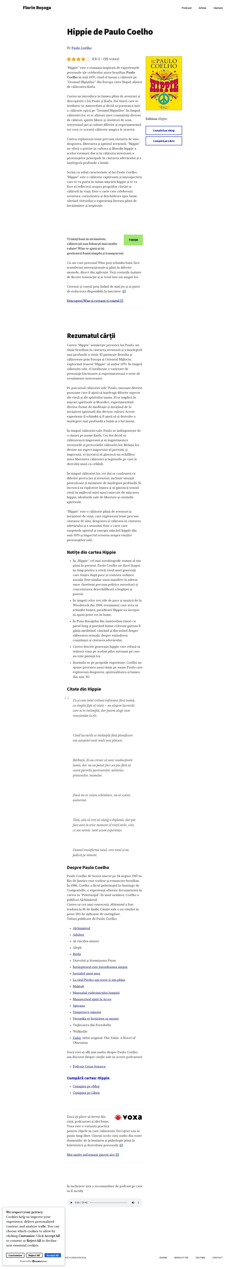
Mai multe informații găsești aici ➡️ (93, 1154)
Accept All (53, 1255)
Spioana (79, 1005)
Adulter (78, 934)
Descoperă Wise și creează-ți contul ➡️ (95, 301)
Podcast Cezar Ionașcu (89, 1066)
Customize (15, 1255)
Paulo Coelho (82, 48)
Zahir (77, 1038)
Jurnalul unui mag (86, 973)
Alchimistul (81, 928)
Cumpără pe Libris (164, 141)
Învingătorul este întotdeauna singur (100, 967)
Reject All (34, 1255)
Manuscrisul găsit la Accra (92, 999)
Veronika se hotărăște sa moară (96, 1018)
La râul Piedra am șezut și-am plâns (99, 980)
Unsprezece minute (87, 1012)
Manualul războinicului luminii (96, 992)
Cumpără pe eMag (164, 130)
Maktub (78, 986)
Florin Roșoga (37, 7)
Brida (77, 954)
